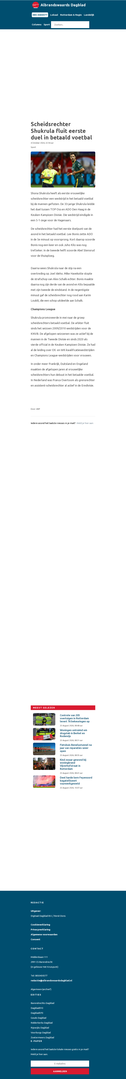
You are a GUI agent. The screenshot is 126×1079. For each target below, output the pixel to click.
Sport (47, 24)
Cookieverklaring (40, 924)
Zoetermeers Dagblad (42, 1037)
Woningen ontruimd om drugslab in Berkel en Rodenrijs (73, 733)
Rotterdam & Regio (71, 15)
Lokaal (54, 15)
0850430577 (41, 975)
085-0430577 (40, 15)
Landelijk (89, 15)
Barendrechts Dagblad (42, 1003)
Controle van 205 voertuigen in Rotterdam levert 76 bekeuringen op (75, 718)
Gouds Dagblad (38, 1018)
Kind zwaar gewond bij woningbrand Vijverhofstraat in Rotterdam (73, 764)
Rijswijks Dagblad (40, 1027)
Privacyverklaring (40, 929)
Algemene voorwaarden (44, 934)
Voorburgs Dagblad (41, 1032)
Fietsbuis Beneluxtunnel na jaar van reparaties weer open (76, 747)
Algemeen (36, 989)
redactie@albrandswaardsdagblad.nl (51, 980)
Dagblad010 (37, 1008)
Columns (36, 24)
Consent (35, 939)
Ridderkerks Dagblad (42, 1022)
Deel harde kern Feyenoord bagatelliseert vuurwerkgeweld (76, 780)
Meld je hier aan (85, 423)
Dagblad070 (37, 1013)
